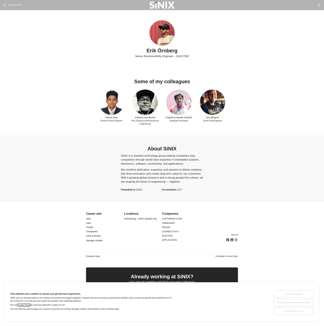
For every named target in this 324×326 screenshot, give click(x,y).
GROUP (166, 227)
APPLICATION (169, 240)
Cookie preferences (293, 311)
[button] (318, 5)
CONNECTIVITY (170, 231)
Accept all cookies (293, 294)
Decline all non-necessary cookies (293, 302)
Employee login (93, 256)
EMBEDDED (168, 223)
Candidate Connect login (227, 256)
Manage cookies (94, 240)
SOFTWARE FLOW (172, 218)
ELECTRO (182, 56)
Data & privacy (93, 236)
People (89, 227)
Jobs (88, 223)
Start (88, 218)
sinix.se (234, 235)
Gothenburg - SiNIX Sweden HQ (140, 218)
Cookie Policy (24, 305)
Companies (92, 231)
